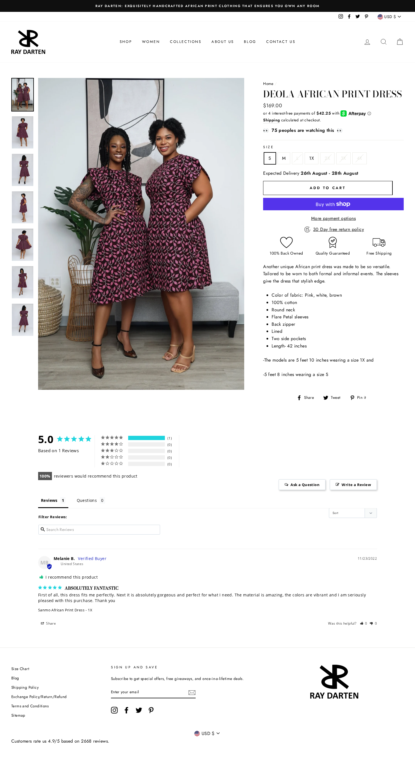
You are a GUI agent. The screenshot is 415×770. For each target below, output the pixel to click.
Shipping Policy (25, 687)
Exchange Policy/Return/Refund (39, 696)
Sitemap (18, 715)
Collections (186, 41)
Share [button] (50, 623)
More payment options (333, 218)
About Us (222, 41)
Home (268, 83)
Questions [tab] (87, 500)
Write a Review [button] (356, 484)
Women (151, 41)
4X (359, 158)
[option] (207, 6)
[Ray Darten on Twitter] (139, 710)
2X (327, 158)
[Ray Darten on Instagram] (114, 710)
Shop (126, 41)
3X (343, 158)
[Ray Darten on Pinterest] (151, 710)
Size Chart (20, 668)
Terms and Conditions (30, 706)
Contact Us (280, 41)
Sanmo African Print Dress (61, 610)
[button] (363, 623)
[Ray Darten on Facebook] (126, 710)
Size (268, 147)
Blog (250, 41)
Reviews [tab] (49, 500)
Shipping (271, 120)
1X (311, 158)
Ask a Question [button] (305, 484)
